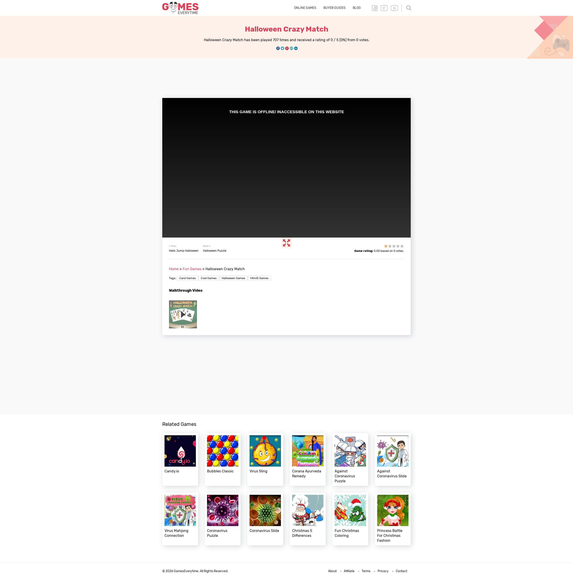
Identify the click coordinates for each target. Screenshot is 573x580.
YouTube (394, 8)
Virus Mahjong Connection (180, 519)
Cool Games (209, 278)
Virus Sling (265, 459)
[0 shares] (278, 48)
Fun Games (192, 269)
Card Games (187, 278)
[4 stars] (398, 246)
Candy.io (180, 459)
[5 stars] (402, 246)
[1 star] (386, 246)
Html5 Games (259, 278)
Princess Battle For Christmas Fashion (393, 519)
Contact (401, 571)
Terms (366, 571)
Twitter (384, 8)
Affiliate (349, 571)
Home (174, 269)
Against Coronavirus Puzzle (350, 459)
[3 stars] (394, 246)
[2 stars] (390, 246)
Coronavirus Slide (265, 519)
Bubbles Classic (223, 459)
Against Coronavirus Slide (393, 459)
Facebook (374, 8)
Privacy (383, 571)
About (332, 571)
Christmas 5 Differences (308, 519)
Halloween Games (233, 278)
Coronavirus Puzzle (223, 519)
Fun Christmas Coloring (350, 519)
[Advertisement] (286, 76)
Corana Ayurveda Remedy (308, 459)
